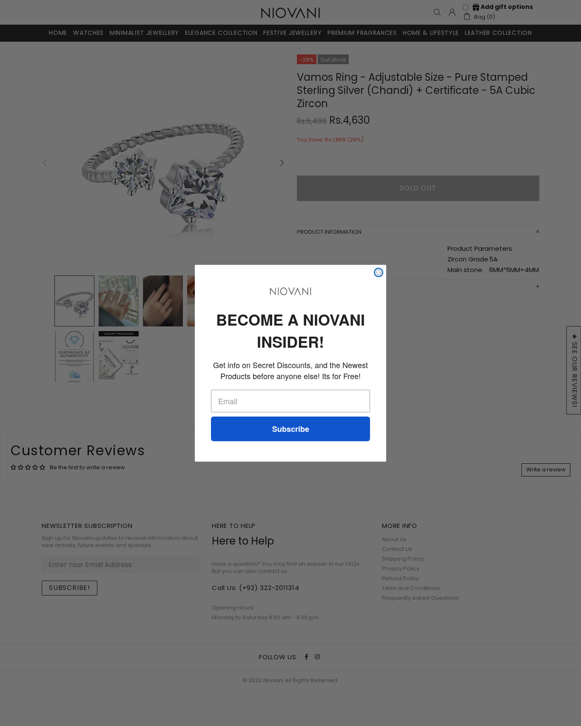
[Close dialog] (378, 272)
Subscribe (290, 428)
